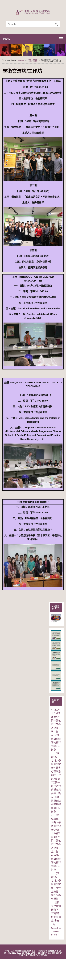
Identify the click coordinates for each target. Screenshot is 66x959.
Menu (6, 38)
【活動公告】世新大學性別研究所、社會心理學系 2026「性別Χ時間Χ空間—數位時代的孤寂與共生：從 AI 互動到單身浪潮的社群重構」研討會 (56, 782)
